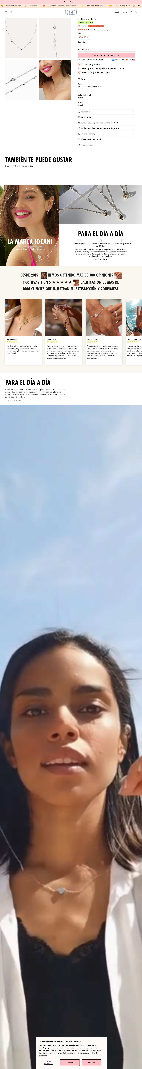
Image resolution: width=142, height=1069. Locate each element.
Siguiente (139, 333)
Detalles (84, 78)
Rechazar (91, 1062)
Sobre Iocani (86, 117)
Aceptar (70, 1062)
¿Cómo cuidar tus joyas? (91, 139)
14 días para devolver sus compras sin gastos (100, 128)
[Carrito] (135, 12)
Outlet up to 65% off (71, 2)
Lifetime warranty (88, 133)
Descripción (85, 111)
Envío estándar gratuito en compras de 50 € (99, 122)
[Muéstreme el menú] (6, 12)
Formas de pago (87, 144)
